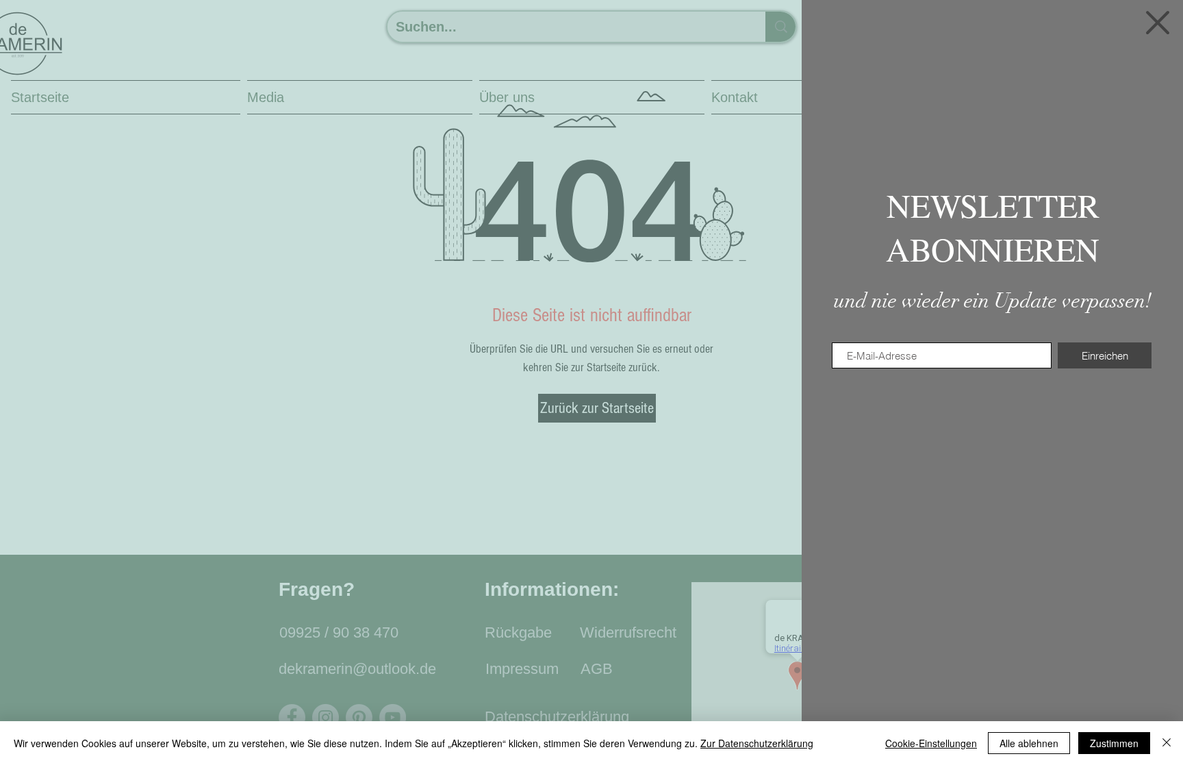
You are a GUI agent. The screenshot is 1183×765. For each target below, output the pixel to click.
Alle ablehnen (1029, 743)
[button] (1157, 22)
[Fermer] (1166, 743)
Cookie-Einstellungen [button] (931, 743)
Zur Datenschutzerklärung (756, 743)
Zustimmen (1114, 743)
